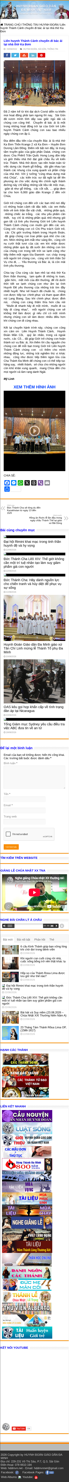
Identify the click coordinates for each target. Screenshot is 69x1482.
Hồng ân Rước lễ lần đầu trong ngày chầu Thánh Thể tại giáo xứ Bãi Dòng (45, 519)
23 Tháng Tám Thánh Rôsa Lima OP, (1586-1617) (43, 1029)
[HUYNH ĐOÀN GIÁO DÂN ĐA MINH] (34, 10)
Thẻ (51, 939)
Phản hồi (39, 939)
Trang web (10, 816)
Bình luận (10, 763)
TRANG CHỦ (11, 24)
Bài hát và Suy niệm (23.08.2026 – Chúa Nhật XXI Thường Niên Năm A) (43, 1014)
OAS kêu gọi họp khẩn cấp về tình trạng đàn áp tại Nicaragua (33, 709)
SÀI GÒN (42, 49)
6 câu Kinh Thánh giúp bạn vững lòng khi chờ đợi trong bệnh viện (43, 948)
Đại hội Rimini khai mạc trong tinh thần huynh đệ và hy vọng (32, 543)
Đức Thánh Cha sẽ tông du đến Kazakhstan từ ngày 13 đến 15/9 (24, 509)
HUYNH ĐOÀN (49, 24)
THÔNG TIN (30, 24)
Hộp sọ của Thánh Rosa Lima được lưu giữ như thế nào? (42, 975)
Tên (7, 794)
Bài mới (8, 939)
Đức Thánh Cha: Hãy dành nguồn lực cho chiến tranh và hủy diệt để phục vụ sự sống (32, 584)
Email (8, 805)
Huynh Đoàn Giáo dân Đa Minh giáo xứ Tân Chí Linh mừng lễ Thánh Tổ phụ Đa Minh (33, 648)
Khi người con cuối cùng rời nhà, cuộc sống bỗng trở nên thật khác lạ (42, 960)
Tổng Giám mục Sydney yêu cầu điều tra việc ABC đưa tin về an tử (34, 726)
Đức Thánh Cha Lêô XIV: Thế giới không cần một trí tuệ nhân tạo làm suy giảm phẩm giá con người (34, 562)
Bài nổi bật (23, 939)
